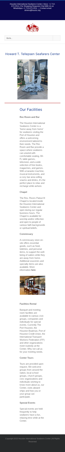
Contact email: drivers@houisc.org (38, 9)
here (33, 270)
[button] (22, 285)
